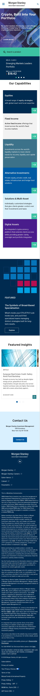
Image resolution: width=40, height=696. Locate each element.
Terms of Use (5, 673)
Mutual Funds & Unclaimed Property (13, 676)
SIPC (13, 611)
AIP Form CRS (6, 691)
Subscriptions (6, 661)
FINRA (9, 611)
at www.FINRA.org (13, 508)
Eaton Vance (6, 478)
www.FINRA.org (8, 512)
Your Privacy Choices (8, 669)
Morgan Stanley (7, 470)
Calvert (4, 481)
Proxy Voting (6, 680)
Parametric (5, 485)
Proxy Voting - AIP (8, 684)
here (28, 533)
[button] (17, 402)
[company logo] (17, 4)
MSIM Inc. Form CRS (8, 687)
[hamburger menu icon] (3, 4)
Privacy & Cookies (7, 665)
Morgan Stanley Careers (10, 474)
